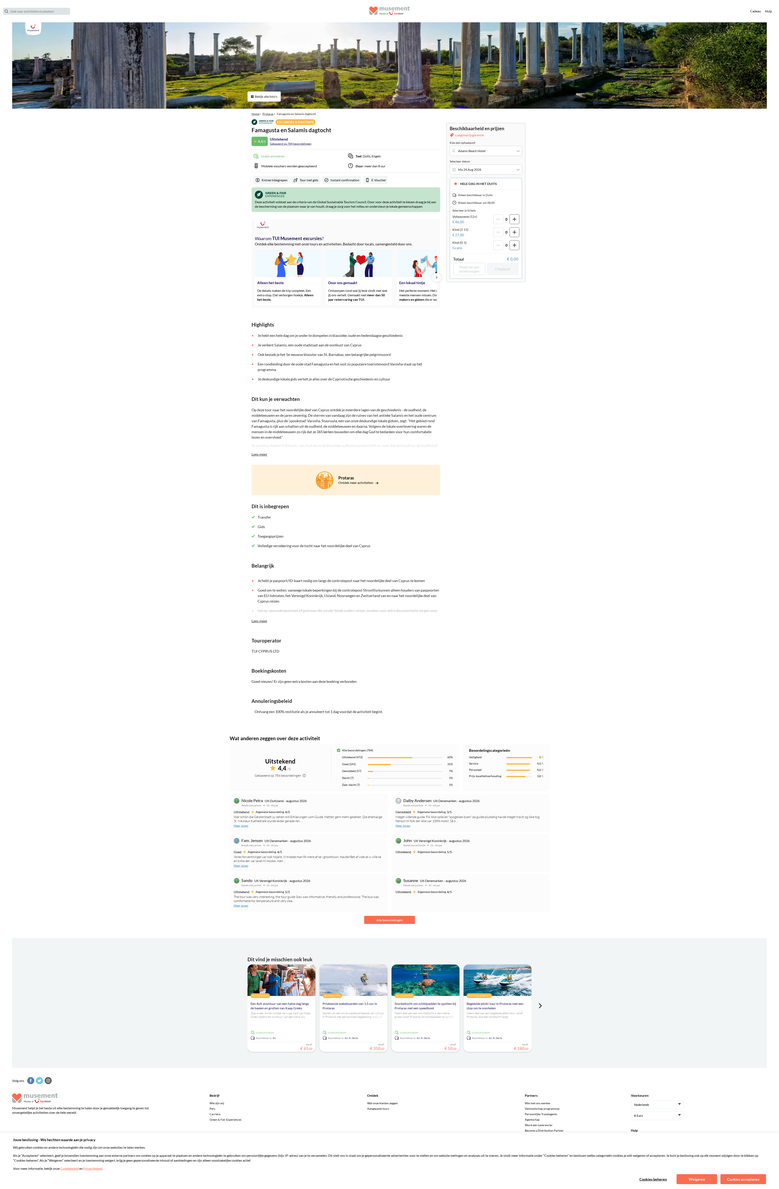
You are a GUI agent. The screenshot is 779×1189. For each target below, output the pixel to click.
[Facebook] (30, 1080)
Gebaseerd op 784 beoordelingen (290, 143)
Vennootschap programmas (542, 1108)
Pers (212, 1108)
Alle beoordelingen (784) (357, 750)
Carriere (215, 1114)
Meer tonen (241, 825)
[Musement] (389, 11)
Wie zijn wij (217, 1103)
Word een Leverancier (539, 1125)
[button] (486, 183)
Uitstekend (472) (352, 757)
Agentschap (532, 1119)
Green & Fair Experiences (225, 1119)
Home (255, 114)
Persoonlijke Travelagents (541, 1114)
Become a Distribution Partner (544, 1130)
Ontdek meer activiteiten (356, 482)
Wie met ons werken (537, 1103)
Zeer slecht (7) (351, 784)
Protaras (268, 114)
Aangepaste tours (378, 1108)
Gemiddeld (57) (351, 771)
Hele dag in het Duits (478, 184)
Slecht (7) (348, 778)
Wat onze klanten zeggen (382, 1103)
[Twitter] (39, 1080)
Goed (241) (349, 764)
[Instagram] (48, 1080)
